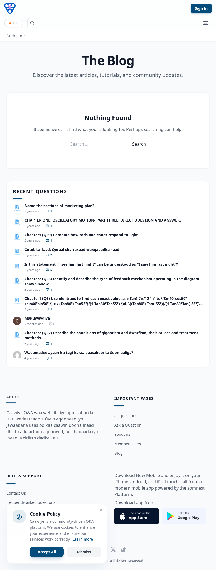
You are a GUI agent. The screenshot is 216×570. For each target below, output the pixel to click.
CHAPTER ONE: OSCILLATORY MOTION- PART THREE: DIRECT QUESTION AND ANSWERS (103, 220)
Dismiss (84, 551)
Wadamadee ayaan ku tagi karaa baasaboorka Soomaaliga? (78, 352)
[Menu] (205, 23)
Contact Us (16, 493)
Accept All (47, 551)
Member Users (127, 443)
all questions (125, 415)
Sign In (201, 8)
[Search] (32, 23)
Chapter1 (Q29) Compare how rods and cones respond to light (81, 234)
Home (17, 35)
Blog (118, 453)
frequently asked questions (30, 502)
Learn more (83, 539)
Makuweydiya (37, 318)
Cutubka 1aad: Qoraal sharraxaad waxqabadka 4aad (71, 249)
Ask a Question (127, 425)
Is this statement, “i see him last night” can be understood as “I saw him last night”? (101, 264)
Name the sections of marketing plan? (59, 205)
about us (122, 434)
